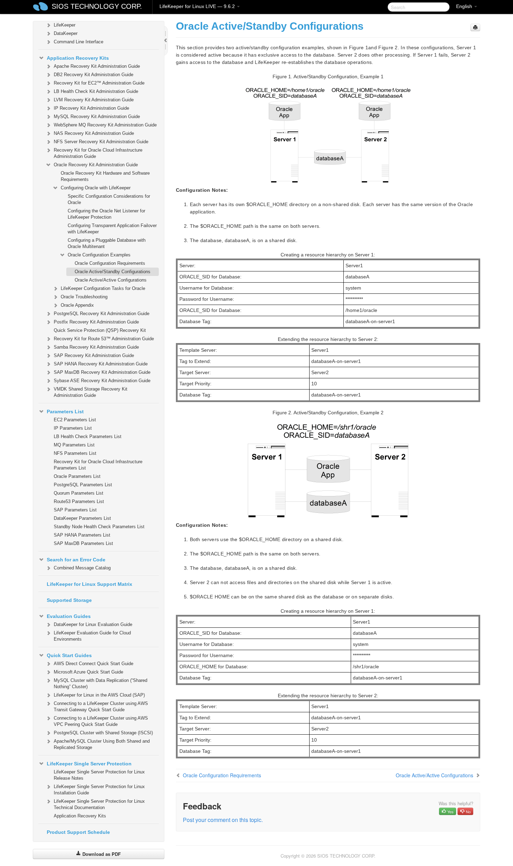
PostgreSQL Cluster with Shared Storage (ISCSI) (103, 732)
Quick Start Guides (69, 655)
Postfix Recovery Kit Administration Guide (96, 322)
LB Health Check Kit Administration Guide (96, 91)
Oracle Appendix (77, 305)
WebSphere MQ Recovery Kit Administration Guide (105, 125)
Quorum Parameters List (78, 493)
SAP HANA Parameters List (82, 535)
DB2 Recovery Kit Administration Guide (93, 74)
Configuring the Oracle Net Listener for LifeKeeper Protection (106, 214)
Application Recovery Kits (78, 58)
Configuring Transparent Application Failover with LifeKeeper (112, 228)
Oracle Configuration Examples (99, 254)
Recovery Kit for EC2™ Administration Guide (99, 83)
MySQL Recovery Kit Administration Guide (97, 116)
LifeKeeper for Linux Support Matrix (89, 584)
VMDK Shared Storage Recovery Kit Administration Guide (90, 392)
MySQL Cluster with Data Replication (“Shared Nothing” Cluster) (100, 683)
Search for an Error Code (76, 559)
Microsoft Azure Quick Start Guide (88, 672)
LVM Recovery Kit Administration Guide (94, 99)
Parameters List (65, 411)
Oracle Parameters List (77, 476)
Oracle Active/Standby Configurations (112, 271)
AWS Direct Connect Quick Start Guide (93, 663)
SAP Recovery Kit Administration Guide (94, 355)
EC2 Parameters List (75, 419)
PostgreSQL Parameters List (83, 484)
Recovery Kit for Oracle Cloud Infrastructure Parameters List (98, 465)
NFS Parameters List (75, 453)
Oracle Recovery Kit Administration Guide (96, 164)
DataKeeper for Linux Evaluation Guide (93, 624)
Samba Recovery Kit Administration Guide (96, 347)
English (465, 6)
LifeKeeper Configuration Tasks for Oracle (103, 288)
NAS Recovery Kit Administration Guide (94, 133)
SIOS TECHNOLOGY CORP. (97, 6)
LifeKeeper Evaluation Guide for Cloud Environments (92, 636)
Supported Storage (69, 600)
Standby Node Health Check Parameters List (99, 526)
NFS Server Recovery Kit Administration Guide (101, 141)
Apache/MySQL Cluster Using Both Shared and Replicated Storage (102, 744)
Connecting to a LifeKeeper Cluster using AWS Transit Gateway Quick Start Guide (101, 706)
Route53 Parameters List (79, 501)
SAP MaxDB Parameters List (83, 543)
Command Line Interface (78, 41)
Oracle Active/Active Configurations (111, 280)
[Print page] (475, 27)
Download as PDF (101, 854)
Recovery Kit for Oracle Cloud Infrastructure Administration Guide (98, 153)
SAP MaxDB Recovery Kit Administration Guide (102, 372)
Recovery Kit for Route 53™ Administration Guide (104, 338)
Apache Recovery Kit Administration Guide (97, 66)
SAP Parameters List (75, 509)
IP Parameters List (73, 428)
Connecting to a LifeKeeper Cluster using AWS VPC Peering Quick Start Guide (101, 721)
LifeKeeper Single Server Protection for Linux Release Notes (99, 775)
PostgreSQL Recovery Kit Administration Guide (101, 313)
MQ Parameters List (74, 444)
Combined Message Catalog (82, 567)
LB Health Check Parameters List (87, 436)
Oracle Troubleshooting (84, 296)
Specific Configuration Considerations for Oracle (109, 199)
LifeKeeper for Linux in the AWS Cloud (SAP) (99, 695)
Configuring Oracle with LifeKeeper (96, 187)
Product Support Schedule (78, 832)
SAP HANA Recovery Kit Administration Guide (101, 363)
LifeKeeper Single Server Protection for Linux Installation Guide (99, 789)
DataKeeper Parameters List (82, 518)
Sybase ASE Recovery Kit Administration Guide (102, 380)
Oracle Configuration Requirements (110, 263)
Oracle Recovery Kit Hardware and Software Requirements (105, 176)
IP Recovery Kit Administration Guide (91, 108)
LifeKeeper (64, 25)
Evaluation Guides (69, 616)
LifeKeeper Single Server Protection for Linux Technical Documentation (99, 804)
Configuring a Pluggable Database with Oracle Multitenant (107, 243)
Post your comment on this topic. (223, 820)
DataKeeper (65, 33)
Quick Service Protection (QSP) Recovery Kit (100, 330)
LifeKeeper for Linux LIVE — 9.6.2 (197, 6)
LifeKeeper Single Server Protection (89, 763)
